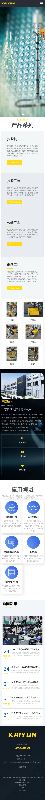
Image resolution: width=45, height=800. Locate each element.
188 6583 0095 (24, 756)
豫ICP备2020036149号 (22, 782)
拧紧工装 (13, 181)
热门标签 (22, 790)
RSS (22, 788)
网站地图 (22, 785)
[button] (23, 114)
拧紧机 (12, 139)
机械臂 (11, 320)
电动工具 (13, 264)
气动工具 (13, 223)
